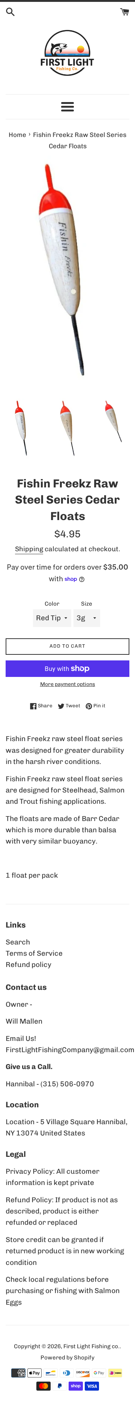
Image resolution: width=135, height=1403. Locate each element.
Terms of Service (34, 953)
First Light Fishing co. (91, 1346)
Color (52, 603)
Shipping (29, 549)
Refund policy (28, 964)
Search (18, 942)
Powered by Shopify (67, 1357)
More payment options (67, 684)
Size (86, 603)
